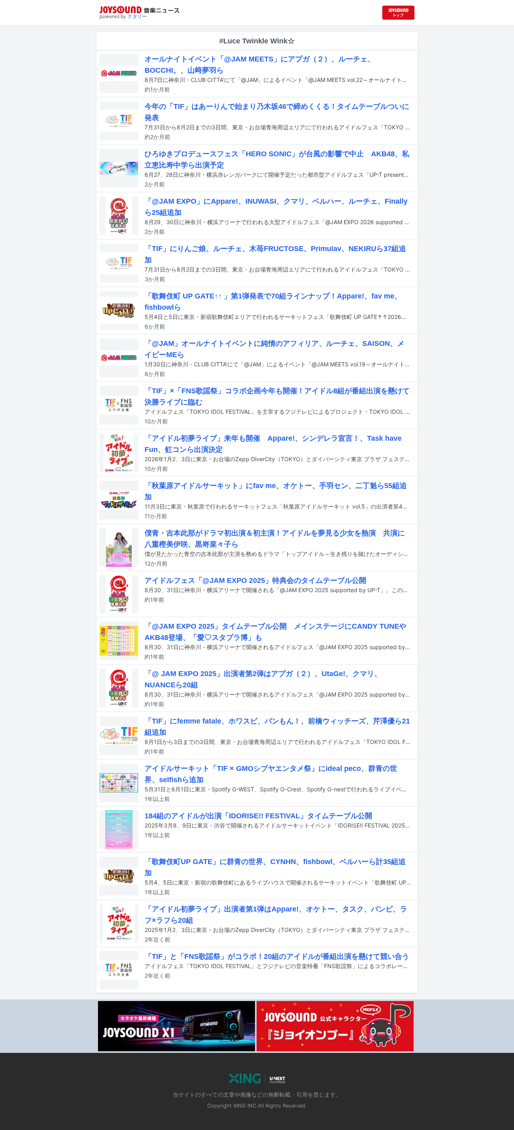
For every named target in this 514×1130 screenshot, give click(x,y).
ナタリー (137, 16)
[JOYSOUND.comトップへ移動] (398, 13)
